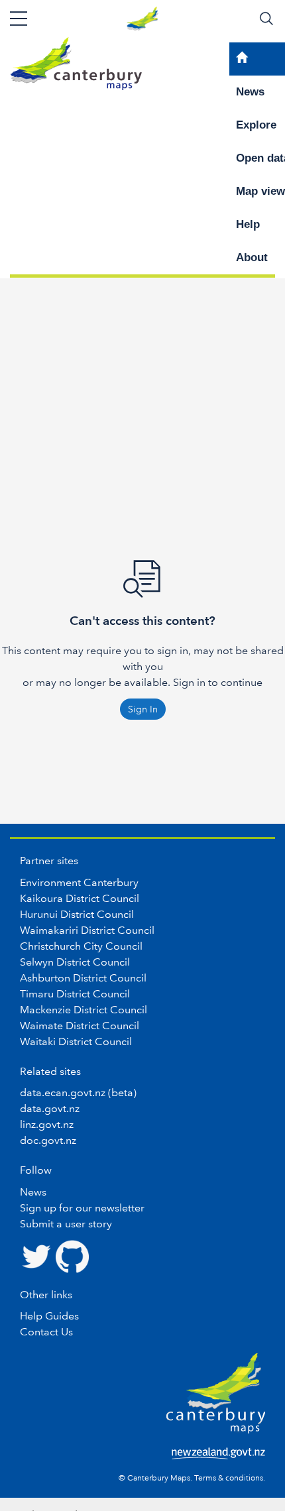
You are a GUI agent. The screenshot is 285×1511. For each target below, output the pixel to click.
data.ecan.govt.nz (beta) (78, 1092)
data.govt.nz (50, 1108)
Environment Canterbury (79, 882)
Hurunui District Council (77, 914)
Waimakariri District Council (87, 930)
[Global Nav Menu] (18, 18)
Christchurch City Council (81, 946)
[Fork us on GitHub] (72, 1255)
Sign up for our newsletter (82, 1208)
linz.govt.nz (47, 1124)
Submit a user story (66, 1223)
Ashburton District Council (83, 978)
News (33, 1192)
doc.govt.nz (48, 1140)
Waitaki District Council (76, 1041)
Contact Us (46, 1331)
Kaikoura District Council (79, 898)
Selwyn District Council (75, 962)
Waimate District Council (79, 1025)
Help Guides (49, 1316)
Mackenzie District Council (83, 1009)
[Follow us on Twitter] (36, 1255)
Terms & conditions (228, 1478)
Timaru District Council (75, 993)
